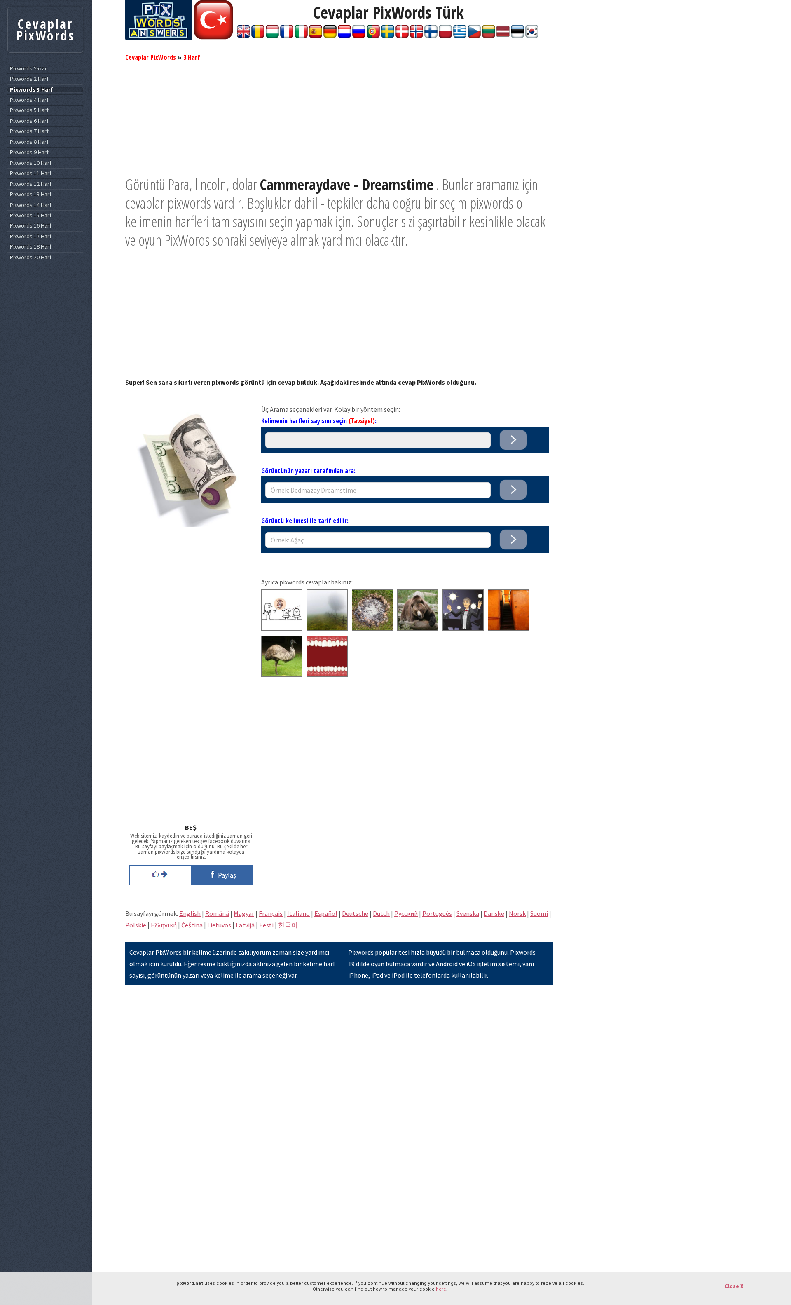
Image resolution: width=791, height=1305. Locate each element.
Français (271, 913)
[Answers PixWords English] (243, 35)
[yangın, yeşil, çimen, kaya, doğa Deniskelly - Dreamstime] (372, 628)
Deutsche (355, 913)
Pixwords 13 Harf (30, 194)
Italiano (298, 913)
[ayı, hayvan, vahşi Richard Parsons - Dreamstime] (417, 628)
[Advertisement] (339, 117)
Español (325, 913)
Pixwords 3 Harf (31, 89)
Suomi (539, 913)
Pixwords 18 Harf (30, 246)
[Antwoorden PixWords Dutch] (344, 35)
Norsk (517, 913)
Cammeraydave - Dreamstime (346, 184)
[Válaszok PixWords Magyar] (272, 35)
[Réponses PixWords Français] (286, 35)
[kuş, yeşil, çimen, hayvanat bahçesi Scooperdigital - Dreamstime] (281, 674)
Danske (494, 913)
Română (217, 913)
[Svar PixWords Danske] (402, 35)
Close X (734, 1286)
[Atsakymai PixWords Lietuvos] (488, 35)
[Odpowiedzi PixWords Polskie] (445, 35)
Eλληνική (164, 925)
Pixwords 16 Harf (30, 225)
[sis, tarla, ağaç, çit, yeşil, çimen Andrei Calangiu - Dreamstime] (327, 628)
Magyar (244, 913)
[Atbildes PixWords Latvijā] (503, 35)
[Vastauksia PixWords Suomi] (431, 35)
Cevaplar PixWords (150, 57)
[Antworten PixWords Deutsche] (330, 35)
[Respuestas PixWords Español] (315, 35)
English (190, 913)
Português (437, 913)
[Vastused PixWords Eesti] (517, 35)
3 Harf (191, 57)
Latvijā (245, 925)
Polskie (135, 925)
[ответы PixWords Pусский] (358, 35)
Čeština (192, 925)
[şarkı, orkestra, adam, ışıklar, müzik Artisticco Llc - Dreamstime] (463, 628)
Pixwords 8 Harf (29, 142)
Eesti (266, 925)
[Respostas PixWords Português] (373, 35)
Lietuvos (219, 925)
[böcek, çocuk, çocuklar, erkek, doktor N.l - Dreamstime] (281, 628)
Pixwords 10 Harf (30, 163)
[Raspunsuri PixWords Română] (257, 35)
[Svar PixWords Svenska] (387, 35)
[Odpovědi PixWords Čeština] (474, 35)
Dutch (381, 913)
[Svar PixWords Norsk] (416, 35)
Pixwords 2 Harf (29, 79)
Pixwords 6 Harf (29, 121)
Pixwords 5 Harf (29, 110)
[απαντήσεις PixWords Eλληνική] (459, 35)
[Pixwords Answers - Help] (158, 37)
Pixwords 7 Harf (29, 131)
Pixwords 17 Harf (30, 236)
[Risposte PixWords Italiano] (301, 35)
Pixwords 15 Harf (30, 215)
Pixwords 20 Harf (30, 257)
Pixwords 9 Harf (29, 152)
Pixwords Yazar (28, 68)
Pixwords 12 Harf (30, 184)
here (441, 1289)
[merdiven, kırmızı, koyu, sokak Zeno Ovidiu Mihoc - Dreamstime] (508, 628)
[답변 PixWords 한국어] (531, 35)
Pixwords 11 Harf (30, 173)
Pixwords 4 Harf (29, 100)
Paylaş (225, 875)
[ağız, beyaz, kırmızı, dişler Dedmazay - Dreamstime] (327, 674)
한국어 (288, 925)
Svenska (467, 913)
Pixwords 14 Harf (30, 205)
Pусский (406, 913)
